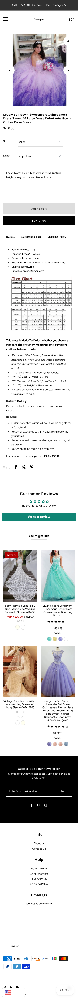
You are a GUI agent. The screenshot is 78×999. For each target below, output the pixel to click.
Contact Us (39, 848)
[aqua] (49, 639)
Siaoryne (39, 19)
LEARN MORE (51, 456)
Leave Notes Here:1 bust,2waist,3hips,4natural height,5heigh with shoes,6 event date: (34, 175)
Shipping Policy (56, 236)
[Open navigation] (12, 19)
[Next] (68, 70)
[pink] (55, 744)
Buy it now (39, 220)
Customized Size (31, 236)
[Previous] (10, 70)
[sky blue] (66, 744)
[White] (23, 627)
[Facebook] (31, 806)
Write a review (39, 517)
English (15, 945)
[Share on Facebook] (16, 467)
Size (5, 141)
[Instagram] (45, 806)
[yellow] (55, 639)
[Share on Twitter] (23, 467)
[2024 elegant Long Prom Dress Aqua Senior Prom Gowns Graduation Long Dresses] (58, 576)
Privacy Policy (39, 878)
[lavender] (60, 639)
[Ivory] (17, 627)
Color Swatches (39, 873)
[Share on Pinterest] (31, 467)
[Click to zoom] (68, 41)
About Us (39, 843)
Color (6, 155)
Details (10, 236)
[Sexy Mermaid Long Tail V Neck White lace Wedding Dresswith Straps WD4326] (20, 576)
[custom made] (66, 639)
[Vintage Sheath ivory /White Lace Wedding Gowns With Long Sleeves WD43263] (20, 672)
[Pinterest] (38, 806)
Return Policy (39, 868)
